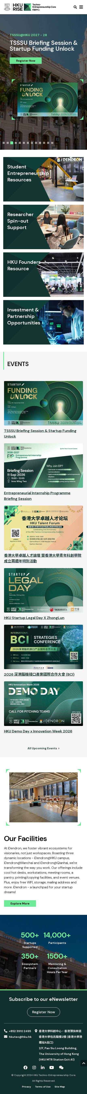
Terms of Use (43, 1086)
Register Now (25, 60)
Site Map (60, 1086)
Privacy (26, 1086)
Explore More (20, 903)
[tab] (4, 143)
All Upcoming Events (43, 748)
